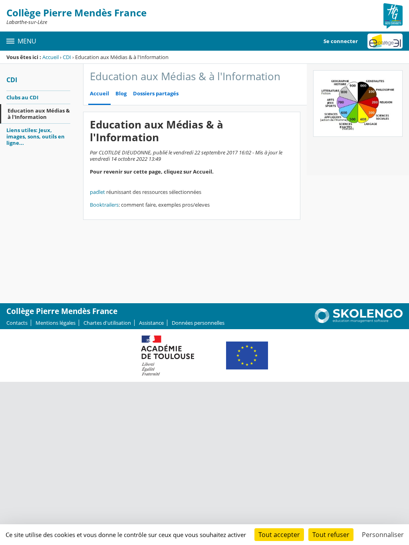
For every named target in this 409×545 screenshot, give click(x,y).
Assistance (151, 323)
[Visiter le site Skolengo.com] (359, 321)
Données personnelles (198, 323)
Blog (121, 93)
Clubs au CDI (22, 97)
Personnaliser (383, 534)
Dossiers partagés (156, 93)
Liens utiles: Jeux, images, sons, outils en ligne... (35, 136)
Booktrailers (104, 204)
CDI (67, 57)
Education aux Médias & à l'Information (39, 113)
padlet (97, 191)
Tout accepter (279, 534)
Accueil (50, 57)
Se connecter (341, 41)
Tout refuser (330, 534)
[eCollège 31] (385, 41)
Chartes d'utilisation (107, 323)
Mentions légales (55, 323)
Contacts (17, 323)
